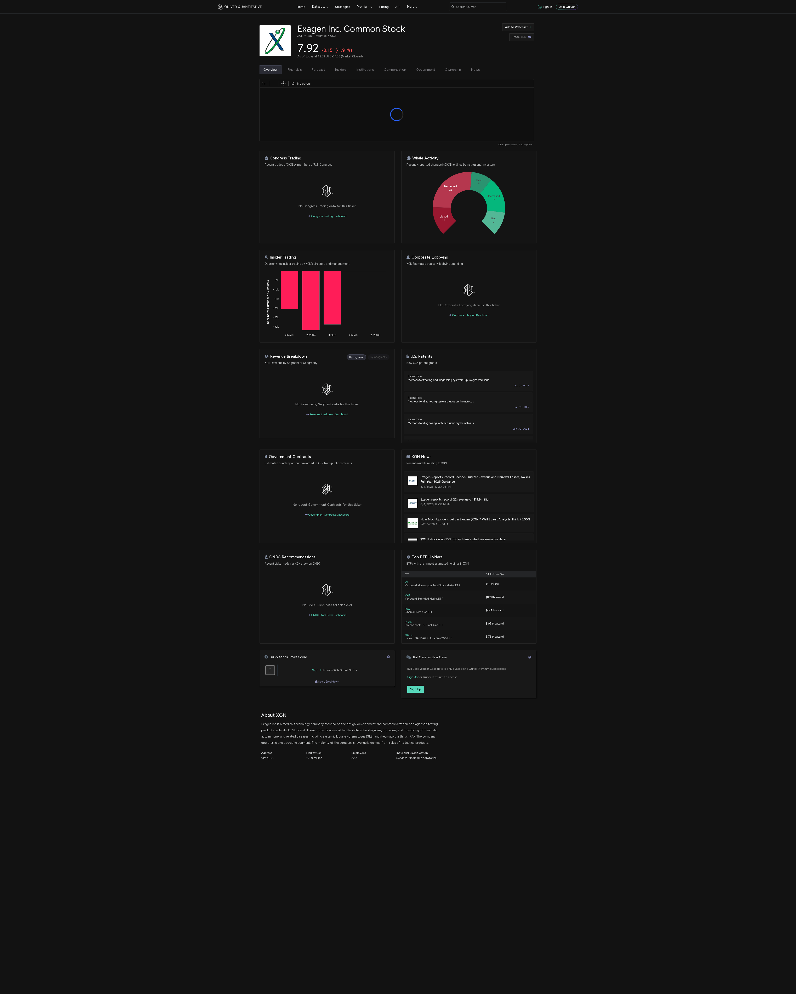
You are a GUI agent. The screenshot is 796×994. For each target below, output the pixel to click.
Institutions (365, 70)
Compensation (395, 70)
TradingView (525, 144)
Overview (270, 70)
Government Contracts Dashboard (328, 514)
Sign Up (317, 670)
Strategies (342, 7)
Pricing (384, 7)
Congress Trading (285, 158)
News (475, 70)
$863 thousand (495, 597)
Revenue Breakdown (288, 356)
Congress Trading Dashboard (329, 216)
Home (301, 7)
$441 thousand (495, 610)
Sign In (547, 7)
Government (425, 70)
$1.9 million (492, 584)
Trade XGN (519, 37)
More (410, 7)
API (397, 7)
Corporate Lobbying (429, 257)
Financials (295, 70)
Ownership (453, 70)
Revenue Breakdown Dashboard (328, 414)
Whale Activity (425, 158)
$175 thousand (495, 636)
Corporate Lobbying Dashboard (470, 315)
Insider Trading (283, 257)
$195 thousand (495, 623)
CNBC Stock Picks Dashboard (329, 615)
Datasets (318, 7)
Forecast (318, 70)
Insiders (341, 70)
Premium (363, 7)
